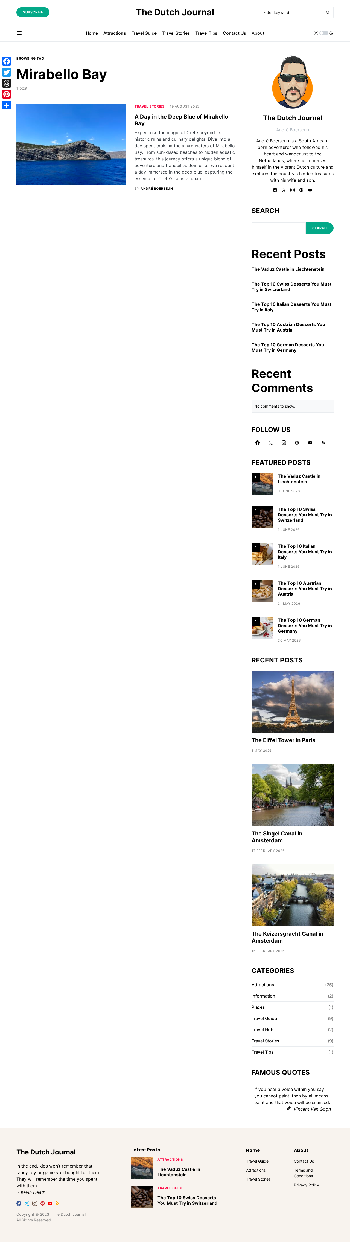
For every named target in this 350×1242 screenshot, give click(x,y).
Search (265, 211)
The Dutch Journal (175, 12)
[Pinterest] (301, 190)
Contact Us (304, 1161)
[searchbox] (291, 12)
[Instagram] (292, 190)
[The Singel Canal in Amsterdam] (293, 795)
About (301, 1150)
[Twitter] (284, 190)
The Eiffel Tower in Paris (283, 740)
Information (263, 996)
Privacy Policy (306, 1185)
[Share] (6, 105)
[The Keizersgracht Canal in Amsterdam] (293, 895)
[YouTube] (310, 190)
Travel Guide (264, 1018)
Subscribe (33, 12)
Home (253, 1150)
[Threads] (6, 83)
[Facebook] (275, 190)
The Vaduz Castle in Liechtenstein (288, 269)
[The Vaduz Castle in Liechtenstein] (262, 484)
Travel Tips (263, 1052)
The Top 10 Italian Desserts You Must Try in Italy (291, 306)
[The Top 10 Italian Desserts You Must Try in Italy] (262, 554)
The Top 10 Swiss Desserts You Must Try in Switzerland (291, 286)
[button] (19, 33)
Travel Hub (262, 1029)
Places (258, 1007)
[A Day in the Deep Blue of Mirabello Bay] (71, 144)
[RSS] (323, 442)
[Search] (327, 12)
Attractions (263, 984)
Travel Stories (149, 106)
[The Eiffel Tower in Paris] (293, 701)
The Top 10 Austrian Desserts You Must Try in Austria (288, 327)
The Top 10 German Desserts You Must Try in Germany (288, 347)
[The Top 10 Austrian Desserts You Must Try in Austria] (262, 591)
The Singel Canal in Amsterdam (277, 837)
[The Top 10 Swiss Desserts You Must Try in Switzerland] (262, 517)
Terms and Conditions (303, 1173)
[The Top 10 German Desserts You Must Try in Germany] (262, 628)
